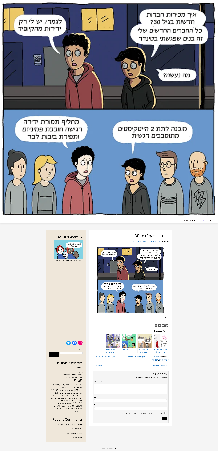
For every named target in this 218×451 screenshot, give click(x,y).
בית (209, 220)
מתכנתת (63, 398)
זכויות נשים (68, 393)
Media (80, 424)
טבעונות (54, 395)
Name (96, 397)
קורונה (68, 406)
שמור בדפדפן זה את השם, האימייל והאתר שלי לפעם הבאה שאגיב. (142, 413)
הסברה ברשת (78, 370)
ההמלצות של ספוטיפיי (157, 365)
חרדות (61, 396)
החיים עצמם (63, 391)
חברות (104, 356)
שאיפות (98, 365)
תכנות (67, 409)
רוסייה (53, 406)
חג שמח (80, 367)
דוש (72, 388)
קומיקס (203, 220)
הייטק (54, 390)
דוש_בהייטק (65, 387)
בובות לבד (122, 356)
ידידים (161, 360)
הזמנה (68, 433)
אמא (81, 388)
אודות (185, 220)
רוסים (80, 409)
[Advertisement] (66, 303)
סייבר (81, 401)
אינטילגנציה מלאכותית (66, 424)
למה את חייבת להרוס (139, 241)
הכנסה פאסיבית (78, 393)
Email (96, 405)
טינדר (166, 360)
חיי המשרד (79, 396)
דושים (110, 356)
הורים (71, 390)
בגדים (76, 388)
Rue (81, 428)
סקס (76, 401)
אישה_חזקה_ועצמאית (61, 385)
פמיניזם (78, 403)
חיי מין (66, 396)
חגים (81, 372)
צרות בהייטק (77, 406)
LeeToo (115, 448)
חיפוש (80, 349)
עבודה (71, 400)
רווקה (58, 406)
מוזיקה (76, 398)
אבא (81, 385)
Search (54, 354)
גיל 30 (115, 356)
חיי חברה (97, 356)
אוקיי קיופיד (131, 356)
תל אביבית (79, 411)
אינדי (71, 385)
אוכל (76, 385)
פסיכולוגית (62, 403)
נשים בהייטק (55, 398)
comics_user (78, 433)
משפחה (70, 398)
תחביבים (74, 409)
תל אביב (60, 409)
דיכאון (78, 390)
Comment (98, 382)
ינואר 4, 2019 (155, 241)
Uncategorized (141, 356)
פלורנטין (60, 401)
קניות (64, 406)
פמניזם (69, 404)
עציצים (66, 401)
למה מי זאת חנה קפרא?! (74, 377)
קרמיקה (155, 360)
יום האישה (195, 220)
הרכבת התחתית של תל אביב (73, 375)
